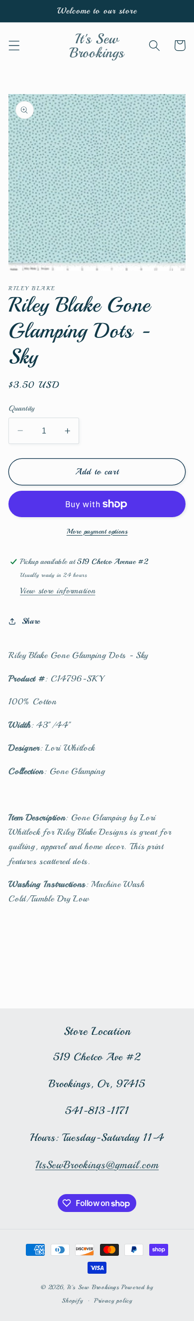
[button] (14, 45)
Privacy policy (113, 1301)
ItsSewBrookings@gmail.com (97, 1164)
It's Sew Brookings (93, 1287)
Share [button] (31, 621)
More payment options (97, 531)
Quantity (21, 408)
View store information (57, 591)
